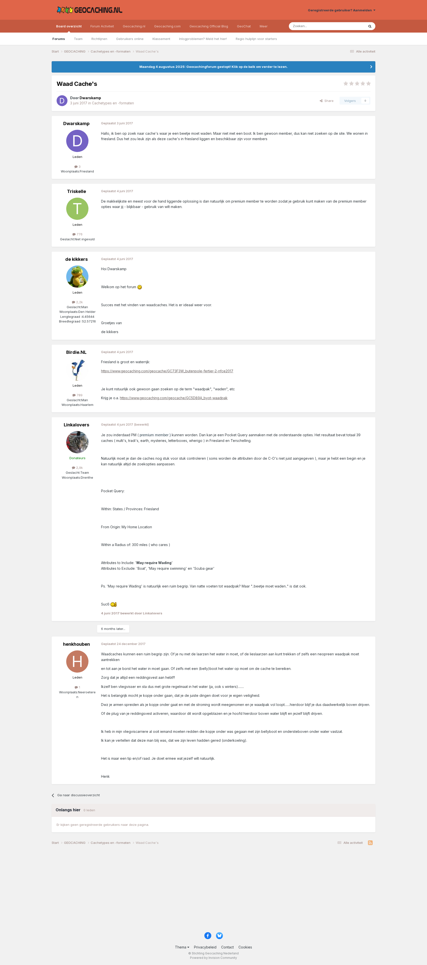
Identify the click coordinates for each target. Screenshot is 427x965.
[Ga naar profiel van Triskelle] (77, 209)
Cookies (245, 947)
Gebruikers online (130, 39)
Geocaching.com (167, 26)
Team (78, 39)
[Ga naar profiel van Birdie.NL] (77, 370)
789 (79, 395)
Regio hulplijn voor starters (256, 39)
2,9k (79, 468)
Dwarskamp (76, 123)
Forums (58, 39)
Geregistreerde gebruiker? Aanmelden (340, 10)
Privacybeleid (205, 947)
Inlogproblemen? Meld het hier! (203, 39)
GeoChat (244, 26)
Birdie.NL (76, 352)
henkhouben (76, 644)
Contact (227, 947)
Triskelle (76, 191)
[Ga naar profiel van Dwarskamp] (62, 100)
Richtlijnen (99, 39)
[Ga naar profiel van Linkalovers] (77, 442)
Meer (264, 26)
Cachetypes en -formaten (113, 103)
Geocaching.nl (134, 26)
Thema (181, 947)
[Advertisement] (200, 890)
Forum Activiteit (102, 26)
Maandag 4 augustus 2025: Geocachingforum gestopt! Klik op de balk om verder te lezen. (213, 67)
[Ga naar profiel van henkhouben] (77, 661)
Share (328, 101)
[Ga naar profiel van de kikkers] (77, 276)
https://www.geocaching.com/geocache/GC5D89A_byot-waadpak (174, 398)
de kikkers (76, 259)
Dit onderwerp (347, 26)
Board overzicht (69, 26)
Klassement (161, 39)
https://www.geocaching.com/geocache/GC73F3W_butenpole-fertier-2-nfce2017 (167, 371)
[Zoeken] (369, 26)
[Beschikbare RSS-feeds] (370, 842)
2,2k (79, 302)
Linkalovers (76, 424)
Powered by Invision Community (213, 958)
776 (79, 234)
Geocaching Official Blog (209, 26)
